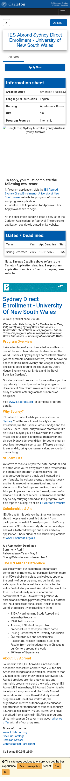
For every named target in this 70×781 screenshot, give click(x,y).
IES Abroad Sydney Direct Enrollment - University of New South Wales (32, 193)
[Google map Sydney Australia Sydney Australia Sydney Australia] (35, 150)
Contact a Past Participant (19, 743)
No (5, 772)
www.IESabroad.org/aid (20, 537)
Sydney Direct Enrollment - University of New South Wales (32, 305)
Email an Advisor (13, 740)
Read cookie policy (29, 766)
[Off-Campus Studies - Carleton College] (35, 4)
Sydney (7, 421)
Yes (57, 766)
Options (58, 23)
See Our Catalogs (13, 736)
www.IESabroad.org (21, 401)
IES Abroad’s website (52, 502)
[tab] (13, 57)
